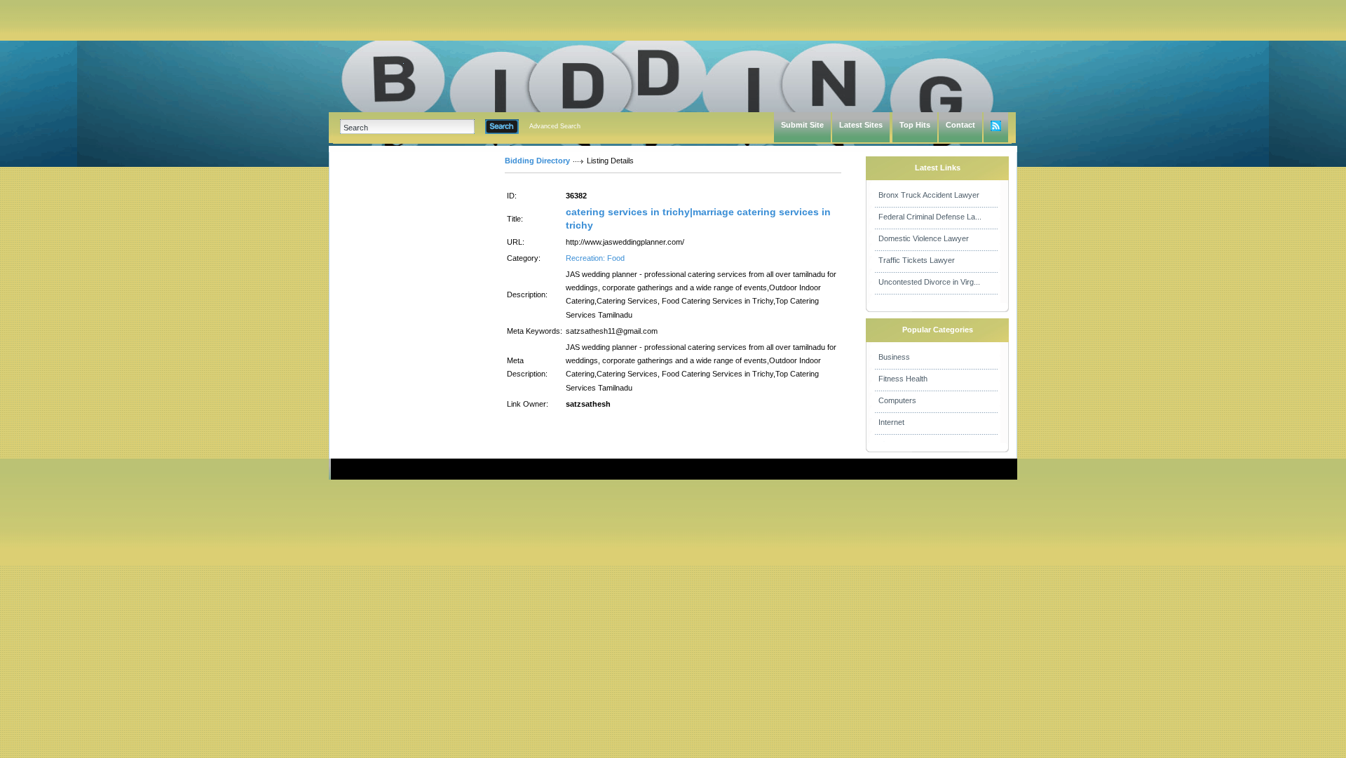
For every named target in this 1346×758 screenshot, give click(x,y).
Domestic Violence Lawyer (923, 238)
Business (894, 357)
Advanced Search (554, 126)
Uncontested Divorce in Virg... (929, 282)
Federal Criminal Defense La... (929, 216)
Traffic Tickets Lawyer (916, 260)
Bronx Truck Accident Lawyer (928, 195)
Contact (960, 125)
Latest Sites (861, 125)
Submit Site (802, 125)
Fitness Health (902, 378)
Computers (897, 400)
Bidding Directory (537, 160)
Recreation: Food (595, 258)
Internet (891, 422)
